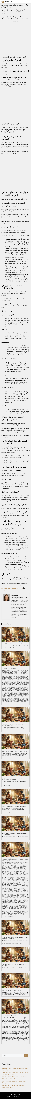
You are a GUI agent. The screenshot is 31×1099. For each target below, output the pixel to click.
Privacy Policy (13, 1094)
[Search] (26, 1055)
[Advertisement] (15, 37)
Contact (19, 1094)
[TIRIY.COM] (7, 1)
